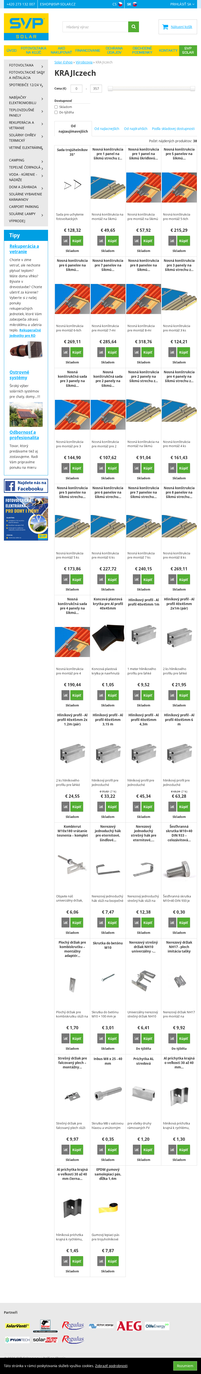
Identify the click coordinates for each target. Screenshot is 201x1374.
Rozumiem (185, 1365)
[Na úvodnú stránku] (28, 26)
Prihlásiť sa (180, 4)
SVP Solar (188, 50)
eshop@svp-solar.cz (57, 4)
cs (114, 4)
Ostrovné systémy (19, 374)
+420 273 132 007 (21, 4)
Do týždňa (66, 112)
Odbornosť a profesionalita (24, 434)
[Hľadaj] (133, 26)
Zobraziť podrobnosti (111, 1365)
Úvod (11, 50)
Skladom (65, 107)
